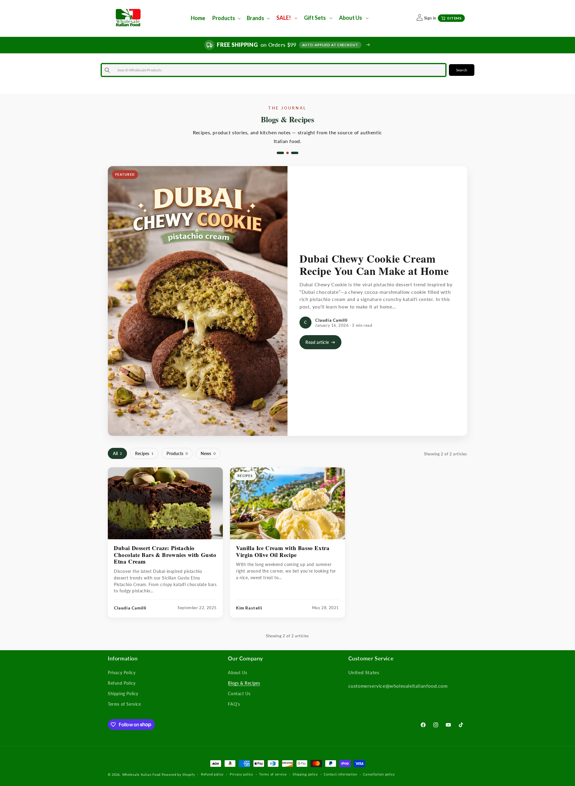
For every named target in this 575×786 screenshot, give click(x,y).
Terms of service (273, 774)
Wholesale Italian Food (141, 774)
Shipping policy (305, 774)
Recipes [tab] (144, 453)
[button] (226, 18)
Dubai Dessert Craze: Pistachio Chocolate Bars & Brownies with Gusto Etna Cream (165, 555)
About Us (237, 672)
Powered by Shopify (178, 774)
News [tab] (208, 453)
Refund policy (212, 774)
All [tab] (117, 453)
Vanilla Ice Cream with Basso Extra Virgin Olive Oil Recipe (282, 551)
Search (461, 70)
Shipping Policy (123, 693)
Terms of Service (124, 704)
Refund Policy (122, 683)
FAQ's (234, 704)
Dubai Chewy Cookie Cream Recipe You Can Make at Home (374, 264)
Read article (317, 342)
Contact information (340, 774)
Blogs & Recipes (244, 683)
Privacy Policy (121, 672)
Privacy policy (241, 774)
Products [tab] (177, 453)
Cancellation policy (379, 774)
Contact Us (239, 693)
